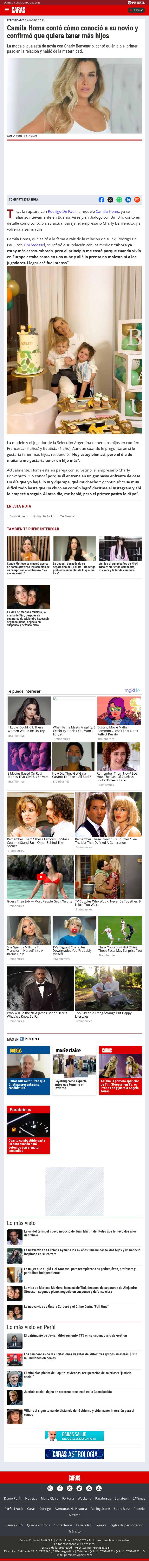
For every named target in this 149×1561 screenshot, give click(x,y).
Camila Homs (107, 211)
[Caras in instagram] (50, 1488)
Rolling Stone (100, 1509)
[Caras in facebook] (60, 1488)
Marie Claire (49, 1498)
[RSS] (89, 1488)
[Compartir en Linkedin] (128, 200)
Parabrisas (103, 1498)
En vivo (138, 10)
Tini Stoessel (34, 244)
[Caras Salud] (74, 1440)
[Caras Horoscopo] (74, 1458)
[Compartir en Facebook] (101, 200)
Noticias (31, 1498)
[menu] (7, 10)
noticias (28, 1051)
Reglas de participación (127, 1525)
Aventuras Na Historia (71, 1509)
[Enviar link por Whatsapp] (119, 200)
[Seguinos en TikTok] (79, 1488)
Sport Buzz (122, 1509)
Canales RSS (14, 1525)
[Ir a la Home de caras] (18, 11)
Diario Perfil (12, 1498)
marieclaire (74, 1051)
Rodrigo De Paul (62, 211)
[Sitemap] (99, 1488)
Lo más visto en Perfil (31, 1327)
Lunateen (122, 1498)
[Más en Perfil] (30, 1039)
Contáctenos (63, 1525)
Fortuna (68, 1498)
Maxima (74, 1515)
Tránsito (74, 1531)
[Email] (137, 200)
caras (120, 1051)
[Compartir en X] (110, 200)
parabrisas (28, 1110)
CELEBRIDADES (15, 20)
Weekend (84, 1498)
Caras (31, 1509)
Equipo (100, 1525)
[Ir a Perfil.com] (136, 3)
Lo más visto (21, 1223)
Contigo (45, 1509)
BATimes (139, 1498)
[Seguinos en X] (70, 1488)
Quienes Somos (38, 1525)
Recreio (139, 1509)
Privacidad (84, 1525)
